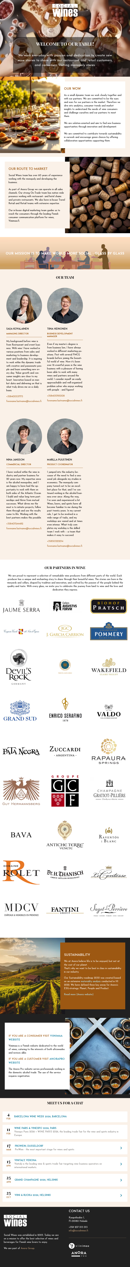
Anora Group (27, 1248)
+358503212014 (55, 541)
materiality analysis (91, 981)
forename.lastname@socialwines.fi (24, 401)
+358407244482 (14, 524)
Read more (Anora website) (79, 994)
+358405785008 (56, 396)
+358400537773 (14, 396)
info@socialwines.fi (78, 1231)
